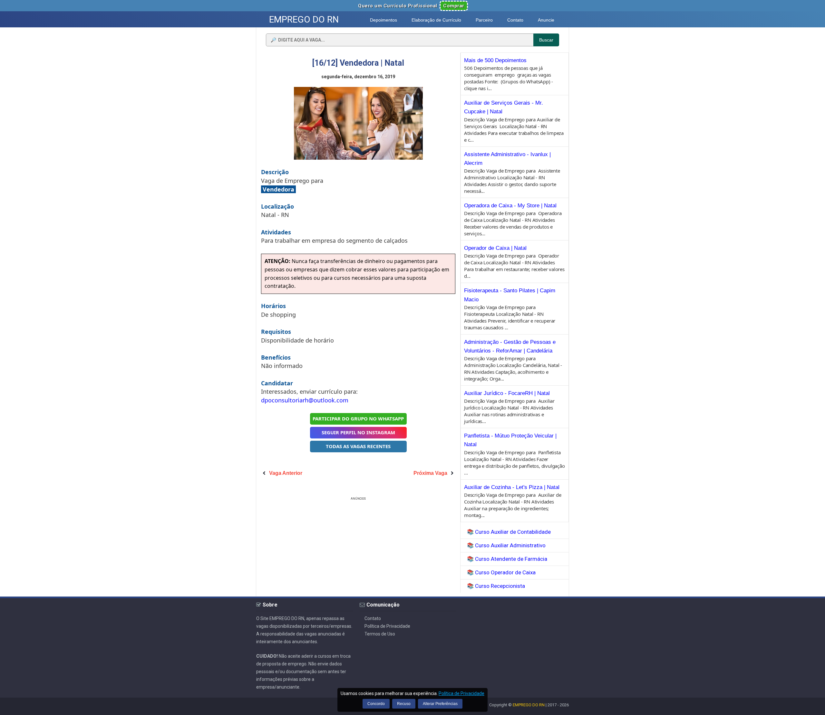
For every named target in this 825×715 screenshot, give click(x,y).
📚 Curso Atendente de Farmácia (507, 559)
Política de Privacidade (387, 626)
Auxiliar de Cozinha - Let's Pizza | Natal (511, 487)
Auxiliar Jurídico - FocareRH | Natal (507, 393)
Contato (372, 618)
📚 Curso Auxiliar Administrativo (506, 545)
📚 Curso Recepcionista (496, 586)
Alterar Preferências (440, 703)
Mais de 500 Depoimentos (495, 60)
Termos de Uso (379, 633)
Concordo (376, 703)
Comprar (453, 6)
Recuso (404, 703)
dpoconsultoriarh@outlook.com (304, 400)
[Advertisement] (358, 547)
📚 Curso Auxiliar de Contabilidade (509, 532)
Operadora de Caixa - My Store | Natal (510, 205)
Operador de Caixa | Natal (495, 248)
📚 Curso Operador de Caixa (501, 572)
